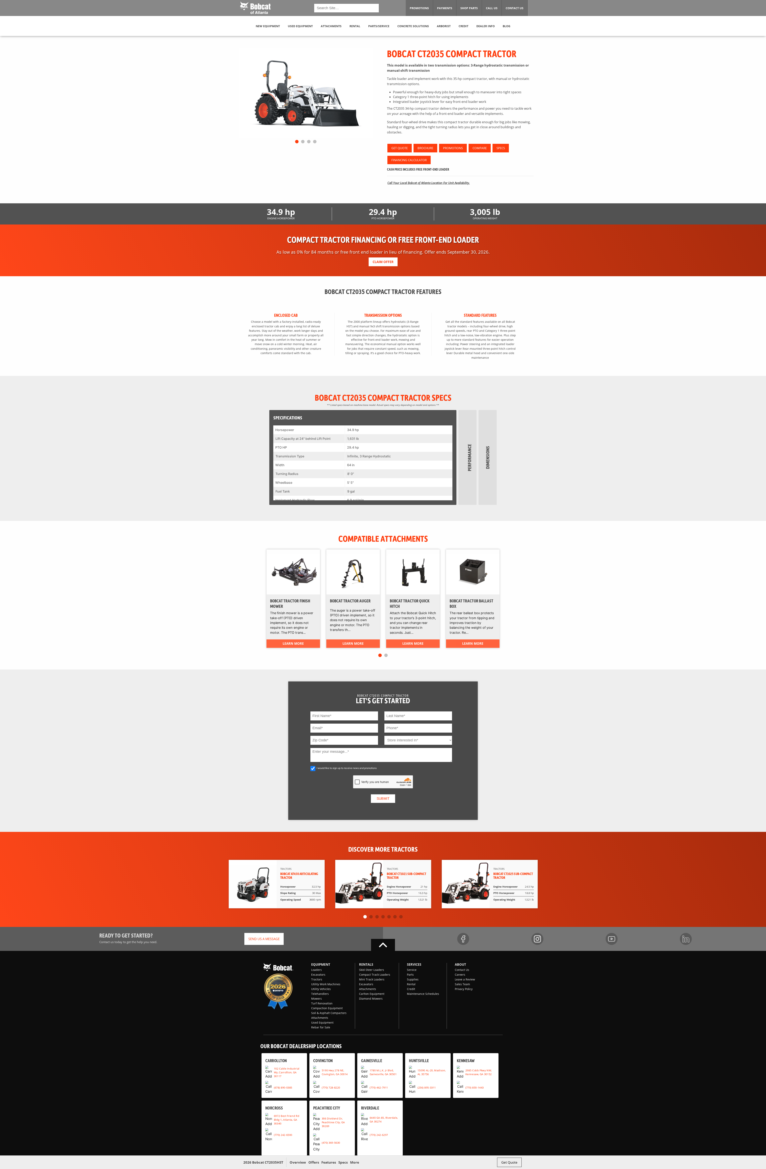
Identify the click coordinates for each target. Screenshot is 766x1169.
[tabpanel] (305, 93)
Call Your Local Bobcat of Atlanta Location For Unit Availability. (428, 183)
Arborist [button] (444, 26)
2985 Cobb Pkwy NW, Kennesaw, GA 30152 (478, 1072)
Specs (343, 1162)
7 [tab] (401, 917)
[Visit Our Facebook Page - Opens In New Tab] (463, 939)
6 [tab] (395, 917)
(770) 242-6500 (283, 1135)
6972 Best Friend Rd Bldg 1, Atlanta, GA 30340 (286, 1119)
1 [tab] (297, 142)
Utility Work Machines (325, 984)
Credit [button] (463, 26)
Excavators (318, 974)
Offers (313, 1162)
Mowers (316, 998)
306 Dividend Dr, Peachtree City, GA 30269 (333, 1122)
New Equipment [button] (268, 26)
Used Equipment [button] (300, 26)
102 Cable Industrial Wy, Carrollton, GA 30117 (286, 1072)
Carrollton (276, 1060)
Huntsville (419, 1060)
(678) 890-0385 (283, 1087)
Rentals (366, 964)
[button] (255, 7)
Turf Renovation (322, 1003)
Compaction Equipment (327, 1008)
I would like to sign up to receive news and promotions (347, 768)
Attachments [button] (331, 26)
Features (328, 1162)
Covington (323, 1060)
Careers (460, 974)
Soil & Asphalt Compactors (328, 1013)
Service (412, 970)
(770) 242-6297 (379, 1135)
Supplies (413, 979)
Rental (411, 984)
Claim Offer (383, 262)
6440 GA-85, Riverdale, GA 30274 (384, 1119)
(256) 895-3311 (427, 1087)
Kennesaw (466, 1060)
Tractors (316, 979)
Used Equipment (322, 1022)
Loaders (316, 970)
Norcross (274, 1108)
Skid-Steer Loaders (371, 970)
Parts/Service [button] (378, 26)
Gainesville (371, 1060)
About (460, 964)
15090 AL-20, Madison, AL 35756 (432, 1072)
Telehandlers (320, 994)
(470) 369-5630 (331, 1142)
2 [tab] (303, 142)
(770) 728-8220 (331, 1087)
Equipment (320, 964)
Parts (410, 974)
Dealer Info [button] (485, 26)
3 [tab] (309, 142)
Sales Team (462, 984)
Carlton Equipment (371, 994)
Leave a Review (465, 979)
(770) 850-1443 (474, 1087)
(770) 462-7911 (379, 1087)
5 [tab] (389, 917)
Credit (411, 989)
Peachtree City (326, 1108)
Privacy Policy (464, 989)
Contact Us (462, 970)
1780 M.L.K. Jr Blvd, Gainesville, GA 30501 (383, 1072)
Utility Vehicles (321, 989)
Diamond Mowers (371, 998)
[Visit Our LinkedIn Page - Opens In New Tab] (686, 939)
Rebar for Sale (320, 1027)
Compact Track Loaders (374, 974)
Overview (298, 1162)
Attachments (319, 1018)
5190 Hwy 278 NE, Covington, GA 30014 (335, 1072)
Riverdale (370, 1108)
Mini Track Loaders (371, 979)
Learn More (293, 643)
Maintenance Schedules (423, 994)
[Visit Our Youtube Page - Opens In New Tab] (612, 939)
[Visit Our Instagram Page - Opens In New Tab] (537, 939)
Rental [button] (354, 26)
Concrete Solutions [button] (413, 26)
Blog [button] (506, 26)
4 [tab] (315, 142)
